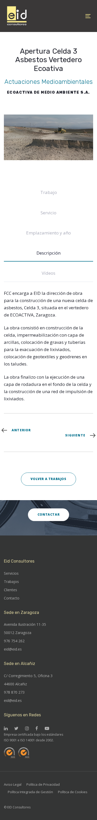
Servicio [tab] (48, 213)
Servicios (11, 573)
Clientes (10, 589)
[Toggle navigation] (77, 16)
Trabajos (11, 581)
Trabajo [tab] (48, 192)
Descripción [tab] (48, 253)
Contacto (11, 598)
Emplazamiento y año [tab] (48, 233)
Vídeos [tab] (48, 273)
